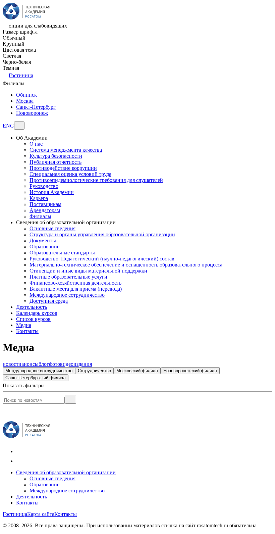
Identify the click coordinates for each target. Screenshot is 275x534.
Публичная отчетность (55, 162)
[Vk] (20, 451)
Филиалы (40, 216)
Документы (43, 240)
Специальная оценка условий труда (70, 174)
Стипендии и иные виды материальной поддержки (88, 271)
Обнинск (26, 95)
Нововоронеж (32, 113)
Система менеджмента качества (66, 150)
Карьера (39, 198)
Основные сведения (52, 228)
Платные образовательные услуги (68, 277)
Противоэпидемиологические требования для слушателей (96, 180)
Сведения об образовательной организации (66, 472)
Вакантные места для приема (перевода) (76, 289)
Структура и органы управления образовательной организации (102, 234)
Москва (25, 101)
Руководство (44, 186)
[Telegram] (20, 461)
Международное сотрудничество (67, 295)
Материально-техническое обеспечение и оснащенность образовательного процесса (126, 265)
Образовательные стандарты (62, 252)
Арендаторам (45, 210)
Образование (44, 246)
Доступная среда (49, 301)
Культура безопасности (56, 156)
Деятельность (31, 496)
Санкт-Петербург (36, 107)
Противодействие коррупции (63, 168)
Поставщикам (45, 204)
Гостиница (21, 75)
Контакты (27, 502)
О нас (36, 144)
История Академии (52, 192)
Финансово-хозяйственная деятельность (75, 283)
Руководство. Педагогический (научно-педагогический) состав (102, 258)
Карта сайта (40, 514)
